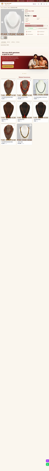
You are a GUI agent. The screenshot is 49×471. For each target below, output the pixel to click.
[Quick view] (15, 83)
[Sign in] (44, 4)
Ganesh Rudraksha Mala (23, 97)
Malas (9, 7)
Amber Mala (20, 141)
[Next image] (23, 22)
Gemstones (5, 7)
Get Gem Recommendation (8, 62)
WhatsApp (31, 28)
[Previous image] (2, 22)
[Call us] (47, 460)
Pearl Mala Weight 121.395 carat (40, 97)
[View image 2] (5, 37)
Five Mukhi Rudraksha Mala (7, 97)
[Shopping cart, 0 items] (41, 4)
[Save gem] (45, 26)
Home (2, 7)
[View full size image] (23, 10)
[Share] (47, 26)
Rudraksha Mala (5, 119)
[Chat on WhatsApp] (47, 464)
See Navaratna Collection (8, 66)
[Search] (38, 4)
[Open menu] (47, 4)
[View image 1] (2, 37)
